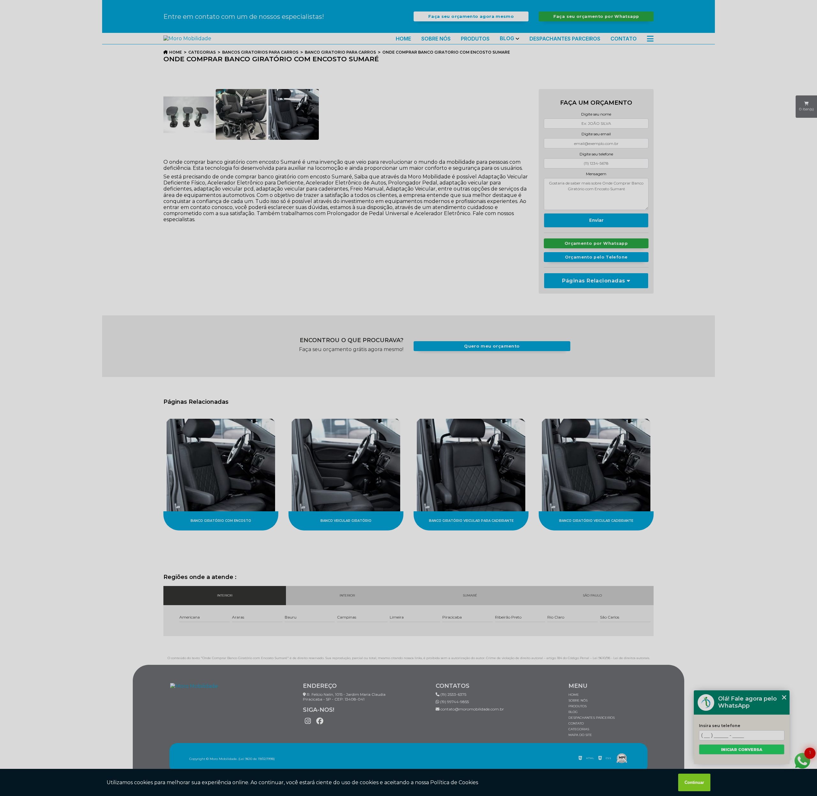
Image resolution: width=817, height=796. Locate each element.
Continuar (694, 782)
